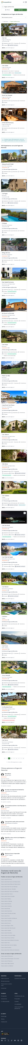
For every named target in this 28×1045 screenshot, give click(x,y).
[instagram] (5, 1041)
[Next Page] (21, 758)
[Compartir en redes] (23, 2)
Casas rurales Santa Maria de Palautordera (10, 884)
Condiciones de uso (19, 996)
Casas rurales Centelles (6, 920)
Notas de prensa (5, 981)
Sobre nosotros (5, 978)
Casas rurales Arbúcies (6, 903)
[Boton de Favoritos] (25, 25)
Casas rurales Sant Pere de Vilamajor (9, 886)
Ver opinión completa (6, 786)
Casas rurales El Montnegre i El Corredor (10, 958)
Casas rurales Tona (5, 942)
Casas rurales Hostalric (6, 947)
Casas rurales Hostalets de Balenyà (9, 918)
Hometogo (3, 1016)
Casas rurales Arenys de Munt (7, 937)
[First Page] (5, 758)
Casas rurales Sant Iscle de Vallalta (9, 945)
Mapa (21, 9)
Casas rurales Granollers (6, 933)
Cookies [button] (17, 1001)
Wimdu (2, 1019)
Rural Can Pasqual (5, 778)
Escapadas (4, 996)
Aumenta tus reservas (20, 978)
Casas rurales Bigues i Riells (7, 925)
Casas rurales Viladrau (6, 898)
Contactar (3, 988)
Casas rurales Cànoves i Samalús (8, 889)
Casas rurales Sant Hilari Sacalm (8, 928)
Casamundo (4, 1021)
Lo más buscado (5, 1001)
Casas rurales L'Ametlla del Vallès (8, 913)
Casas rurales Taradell (6, 930)
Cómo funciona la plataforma (19, 1007)
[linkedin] (21, 1041)
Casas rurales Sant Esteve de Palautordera (10, 881)
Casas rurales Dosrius (6, 923)
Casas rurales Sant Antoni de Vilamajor (9, 891)
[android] (14, 1034)
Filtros (8, 9)
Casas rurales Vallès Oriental (7, 963)
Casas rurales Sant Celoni (7, 894)
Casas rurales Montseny (6, 879)
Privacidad (17, 998)
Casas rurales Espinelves (6, 911)
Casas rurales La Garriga (6, 901)
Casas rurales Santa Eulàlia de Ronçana (10, 940)
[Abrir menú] (26, 2)
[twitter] (8, 1041)
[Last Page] (23, 758)
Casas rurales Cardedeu (6, 906)
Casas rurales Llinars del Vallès (8, 896)
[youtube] (15, 1041)
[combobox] (14, 6)
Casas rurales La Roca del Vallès (8, 935)
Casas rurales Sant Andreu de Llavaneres (10, 950)
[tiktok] (12, 1041)
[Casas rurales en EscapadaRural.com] (6, 2)
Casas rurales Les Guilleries (7, 965)
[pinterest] (18, 1041)
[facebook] (2, 1041)
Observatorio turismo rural (6, 984)
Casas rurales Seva (5, 915)
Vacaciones (4, 998)
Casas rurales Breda (5, 908)
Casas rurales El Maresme (7, 961)
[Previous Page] (7, 758)
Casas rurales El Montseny (7, 956)
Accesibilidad (18, 1004)
